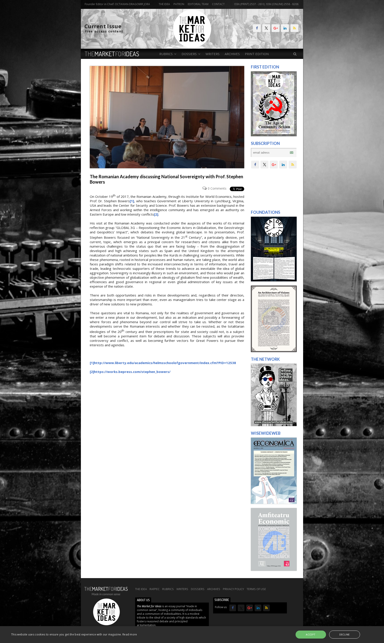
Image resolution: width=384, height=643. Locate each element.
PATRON (179, 4)
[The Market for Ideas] (192, 46)
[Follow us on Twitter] (266, 28)
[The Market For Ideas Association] (274, 280)
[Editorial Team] (274, 425)
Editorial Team (198, 4)
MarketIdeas (112, 54)
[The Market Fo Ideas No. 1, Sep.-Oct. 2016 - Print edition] (274, 135)
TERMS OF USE (256, 589)
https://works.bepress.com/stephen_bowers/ (132, 371)
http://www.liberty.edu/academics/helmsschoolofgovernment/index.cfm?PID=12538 (165, 363)
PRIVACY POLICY (233, 589)
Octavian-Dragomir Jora (132, 4)
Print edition (257, 54)
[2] (156, 214)
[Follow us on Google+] (276, 28)
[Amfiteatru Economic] (274, 569)
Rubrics (168, 589)
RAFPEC (155, 589)
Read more (129, 634)
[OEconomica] (274, 503)
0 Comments (217, 188)
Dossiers (197, 589)
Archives (232, 54)
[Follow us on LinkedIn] (285, 28)
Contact (218, 4)
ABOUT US (143, 600)
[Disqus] (167, 441)
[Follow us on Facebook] (257, 28)
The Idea (164, 4)
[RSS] (294, 28)
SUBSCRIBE (221, 600)
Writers (213, 54)
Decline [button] (344, 634)
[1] (132, 201)
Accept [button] (310, 634)
